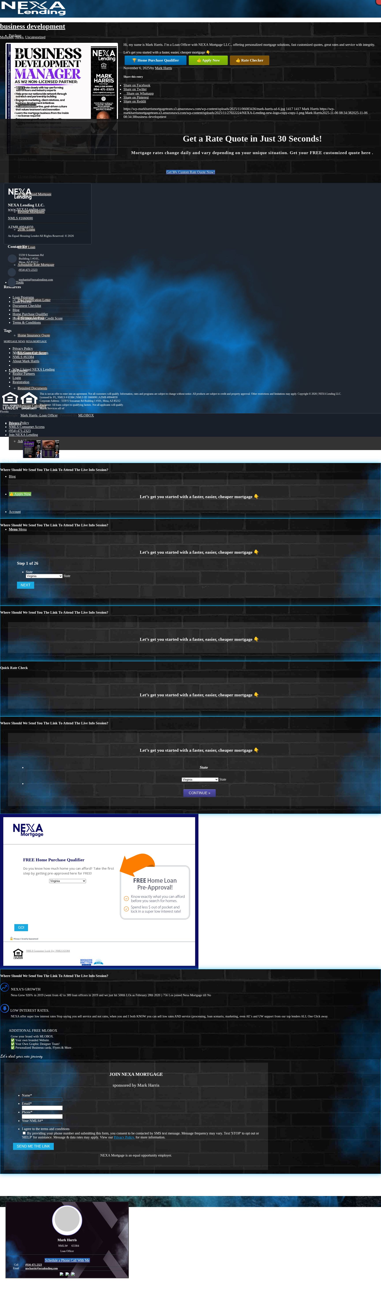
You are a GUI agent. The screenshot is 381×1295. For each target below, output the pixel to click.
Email (27, 1103)
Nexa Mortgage (36, 341)
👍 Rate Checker (249, 60)
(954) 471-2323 (28, 269)
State (29, 572)
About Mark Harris (26, 361)
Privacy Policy (23, 348)
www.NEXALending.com (26, 209)
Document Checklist (27, 306)
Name (27, 1095)
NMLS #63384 (23, 357)
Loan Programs (23, 297)
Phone (27, 1112)
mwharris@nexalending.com (36, 279)
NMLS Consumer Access (30, 353)
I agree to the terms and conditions (45, 1129)
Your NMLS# (32, 1121)
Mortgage (6, 37)
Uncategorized (35, 37)
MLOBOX (86, 415)
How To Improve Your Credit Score (38, 318)
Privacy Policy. (124, 1137)
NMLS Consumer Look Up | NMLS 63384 (48, 950)
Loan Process (22, 301)
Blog (16, 310)
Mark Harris (163, 68)
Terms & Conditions (27, 322)
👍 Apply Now (208, 60)
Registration (21, 382)
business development (32, 26)
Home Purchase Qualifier (30, 314)
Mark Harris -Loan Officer (39, 415)
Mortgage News (14, 341)
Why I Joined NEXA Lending (34, 369)
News (19, 37)
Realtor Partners (24, 374)
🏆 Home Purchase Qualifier (155, 60)
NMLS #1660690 (20, 218)
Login (17, 378)
